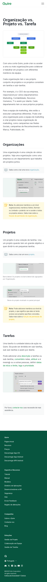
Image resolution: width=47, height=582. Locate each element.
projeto (31, 254)
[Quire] (7, 3)
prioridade (29, 365)
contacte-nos (17, 408)
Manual (7, 478)
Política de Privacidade (11, 575)
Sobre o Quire (9, 518)
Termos (23, 575)
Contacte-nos (9, 522)
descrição (26, 356)
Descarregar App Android (13, 457)
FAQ (5, 497)
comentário (20, 359)
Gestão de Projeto (11, 539)
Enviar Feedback (10, 501)
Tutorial (7, 474)
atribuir (34, 359)
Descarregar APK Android (13, 460)
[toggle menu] (42, 3)
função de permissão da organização (23, 216)
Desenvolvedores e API (13, 489)
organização (34, 170)
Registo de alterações (12, 505)
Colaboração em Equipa (13, 543)
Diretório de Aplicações (13, 486)
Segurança (8, 493)
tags (20, 365)
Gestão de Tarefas (11, 547)
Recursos (7, 445)
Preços (7, 449)
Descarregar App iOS (12, 453)
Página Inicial (9, 441)
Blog (6, 526)
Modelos (7, 482)
